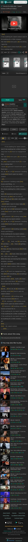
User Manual (8, 518)
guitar (3, 73)
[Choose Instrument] (7, 73)
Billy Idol (13, 6)
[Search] (25, 2)
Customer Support (18, 518)
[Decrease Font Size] (8, 138)
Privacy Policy (6, 515)
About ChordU (6, 513)
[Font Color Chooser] (4, 138)
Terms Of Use (22, 513)
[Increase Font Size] (16, 138)
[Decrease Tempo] (2, 52)
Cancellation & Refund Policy (18, 515)
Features (14, 513)
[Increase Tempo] (8, 52)
